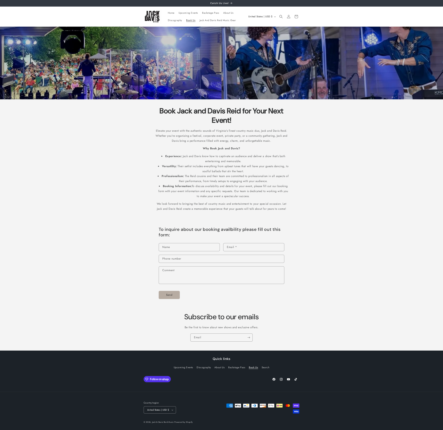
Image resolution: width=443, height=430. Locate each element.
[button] (281, 16)
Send (169, 295)
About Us (219, 367)
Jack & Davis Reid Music (163, 422)
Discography (204, 367)
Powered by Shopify (183, 422)
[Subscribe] (248, 337)
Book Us (253, 367)
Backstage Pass (236, 367)
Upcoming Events (183, 367)
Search (265, 367)
